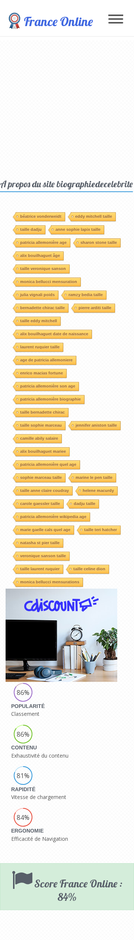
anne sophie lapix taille (77, 229)
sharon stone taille (98, 242)
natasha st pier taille (40, 542)
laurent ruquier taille (40, 347)
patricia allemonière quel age (48, 464)
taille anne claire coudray (44, 490)
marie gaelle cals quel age (45, 529)
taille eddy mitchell (38, 321)
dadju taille (84, 503)
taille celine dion (89, 569)
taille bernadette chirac (42, 412)
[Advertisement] (67, 107)
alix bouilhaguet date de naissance (54, 334)
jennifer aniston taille (96, 425)
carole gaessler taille (40, 503)
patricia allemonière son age (47, 386)
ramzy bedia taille (85, 294)
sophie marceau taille (41, 477)
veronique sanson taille (43, 556)
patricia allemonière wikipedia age (53, 516)
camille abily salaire (39, 438)
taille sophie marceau (41, 425)
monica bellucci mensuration (48, 281)
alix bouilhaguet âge (40, 255)
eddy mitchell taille (93, 216)
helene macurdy (98, 490)
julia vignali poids (37, 294)
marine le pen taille (94, 477)
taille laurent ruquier (40, 569)
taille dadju (31, 229)
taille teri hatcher (100, 529)
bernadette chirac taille (42, 308)
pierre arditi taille (95, 308)
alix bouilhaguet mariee (43, 451)
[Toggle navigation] (116, 19)
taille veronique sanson (43, 268)
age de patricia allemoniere (46, 360)
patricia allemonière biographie (50, 399)
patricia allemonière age (43, 242)
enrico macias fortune (41, 373)
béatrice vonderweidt (40, 216)
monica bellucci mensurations (49, 582)
